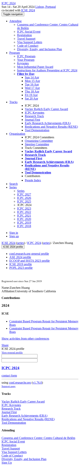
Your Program (25, 59)
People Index (33, 180)
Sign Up (7, 462)
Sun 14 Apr (32, 77)
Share (5, 345)
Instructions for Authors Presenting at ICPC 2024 (47, 70)
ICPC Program (26, 56)
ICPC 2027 (24, 194)
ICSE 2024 (28, 10)
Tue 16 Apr (32, 84)
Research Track (34, 116)
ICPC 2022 (24, 212)
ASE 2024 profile (20, 257)
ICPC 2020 (24, 219)
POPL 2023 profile (21, 267)
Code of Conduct (27, 45)
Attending (15, 21)
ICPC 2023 (24, 208)
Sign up (14, 236)
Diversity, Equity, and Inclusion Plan (39, 49)
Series (20, 191)
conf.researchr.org (20, 382)
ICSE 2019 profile (20, 264)
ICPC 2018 (24, 226)
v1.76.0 (37, 382)
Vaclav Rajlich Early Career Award (46, 109)
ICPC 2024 (34, 243)
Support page (9, 386)
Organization (17, 133)
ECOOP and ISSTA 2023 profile (29, 260)
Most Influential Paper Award (35, 66)
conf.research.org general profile (29, 253)
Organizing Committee (39, 140)
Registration (24, 35)
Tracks (13, 102)
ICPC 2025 (24, 201)
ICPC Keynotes (34, 112)
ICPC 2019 (24, 222)
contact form (9, 375)
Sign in (13, 232)
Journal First (32, 119)
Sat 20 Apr (31, 98)
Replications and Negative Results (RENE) (51, 126)
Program (14, 52)
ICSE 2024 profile (13, 246)
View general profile (12, 352)
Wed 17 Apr (32, 88)
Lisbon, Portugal (45, 6)
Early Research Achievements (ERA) (48, 123)
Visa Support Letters (29, 42)
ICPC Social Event (28, 31)
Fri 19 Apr (31, 95)
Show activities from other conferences (25, 338)
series (20, 243)
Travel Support (26, 38)
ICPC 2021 (24, 215)
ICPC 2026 (24, 198)
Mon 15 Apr (32, 81)
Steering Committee (37, 144)
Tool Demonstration (37, 130)
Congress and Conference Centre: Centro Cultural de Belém (38, 438)
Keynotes (23, 63)
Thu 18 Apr (32, 91)
